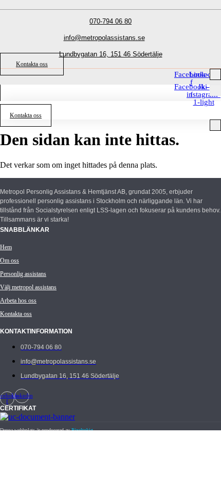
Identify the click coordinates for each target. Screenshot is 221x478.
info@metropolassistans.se (104, 38)
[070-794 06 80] (110, 9)
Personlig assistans (23, 273)
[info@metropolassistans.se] (104, 25)
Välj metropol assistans (28, 287)
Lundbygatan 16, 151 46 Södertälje (110, 54)
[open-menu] (215, 74)
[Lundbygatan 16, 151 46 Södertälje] (110, 42)
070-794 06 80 (110, 21)
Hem (6, 247)
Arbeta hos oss (18, 300)
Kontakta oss (16, 313)
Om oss (9, 260)
